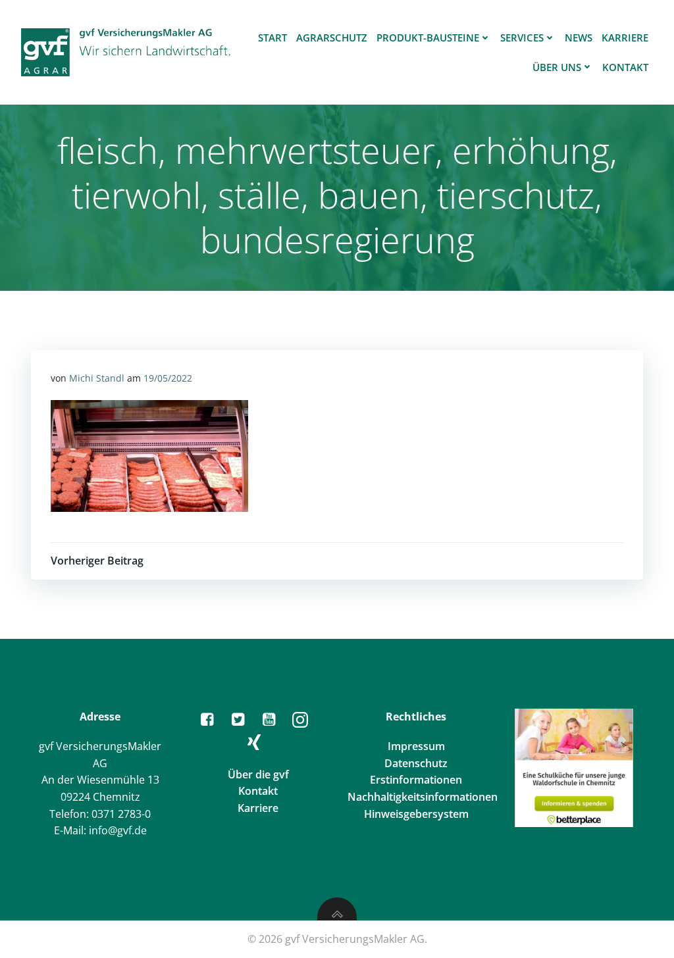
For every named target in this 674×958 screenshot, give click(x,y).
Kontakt (625, 67)
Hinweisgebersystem (416, 814)
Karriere (625, 37)
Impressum (416, 746)
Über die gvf (258, 774)
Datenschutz (416, 763)
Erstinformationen (416, 779)
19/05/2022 (167, 378)
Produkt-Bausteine (427, 37)
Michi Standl (96, 378)
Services (522, 37)
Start (272, 37)
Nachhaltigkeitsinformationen (423, 797)
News (578, 37)
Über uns (556, 67)
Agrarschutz (331, 37)
